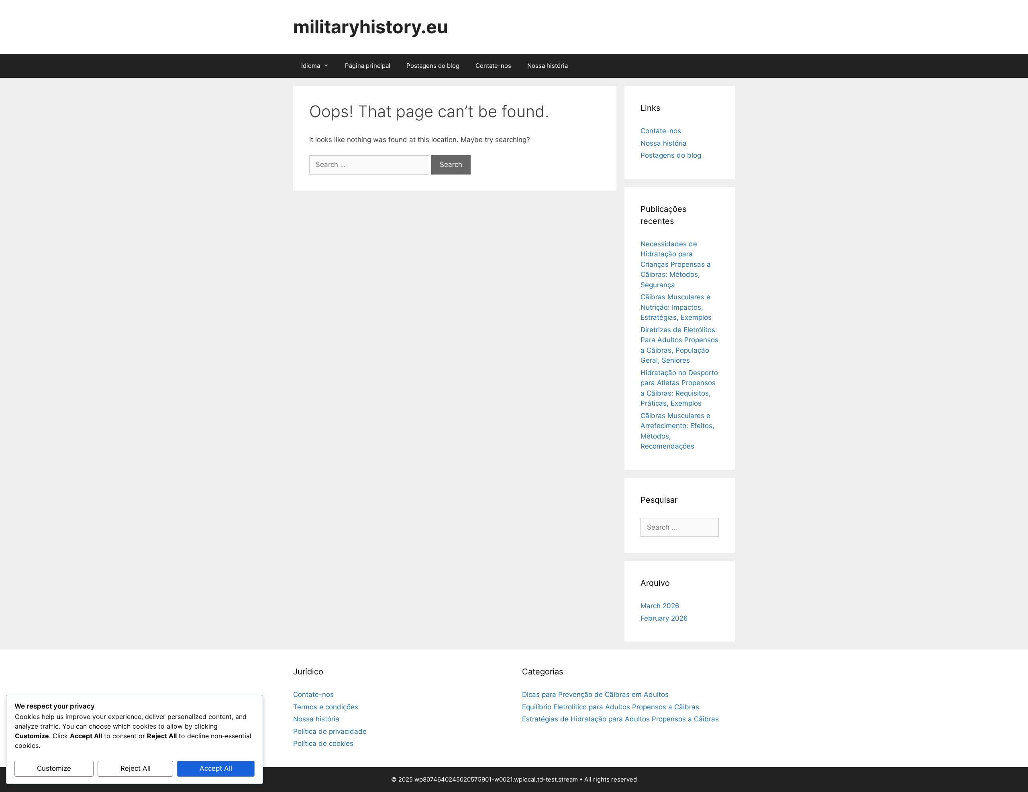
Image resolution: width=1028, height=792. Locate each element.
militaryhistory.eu (370, 27)
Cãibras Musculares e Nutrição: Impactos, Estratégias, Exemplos (676, 307)
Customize (54, 768)
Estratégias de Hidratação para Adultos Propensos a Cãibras (620, 719)
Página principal (367, 65)
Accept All (216, 768)
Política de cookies (323, 743)
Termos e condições (325, 707)
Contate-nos (493, 65)
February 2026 (664, 618)
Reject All (135, 768)
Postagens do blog (432, 65)
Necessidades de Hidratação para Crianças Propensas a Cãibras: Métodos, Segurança (675, 264)
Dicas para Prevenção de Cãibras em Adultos (595, 694)
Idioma (310, 65)
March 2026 (659, 606)
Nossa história (547, 65)
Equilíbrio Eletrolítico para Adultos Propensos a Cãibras (610, 707)
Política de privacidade (330, 731)
